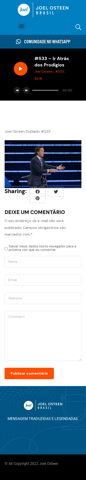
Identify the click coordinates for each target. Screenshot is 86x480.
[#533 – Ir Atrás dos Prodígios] (37, 198)
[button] (21, 26)
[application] (51, 90)
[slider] (45, 90)
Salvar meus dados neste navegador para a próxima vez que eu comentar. (42, 248)
